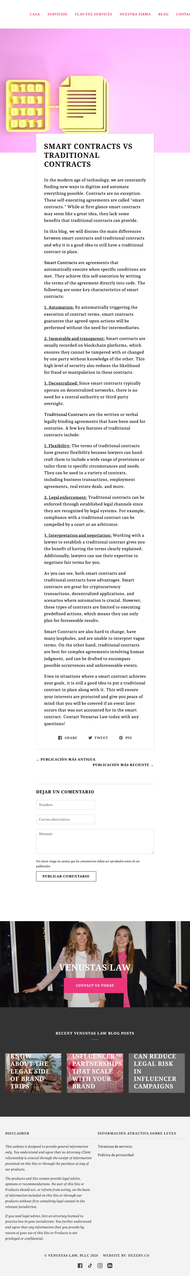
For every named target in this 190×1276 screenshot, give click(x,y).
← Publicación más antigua (65, 759)
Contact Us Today (95, 985)
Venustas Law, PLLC (68, 1255)
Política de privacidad (116, 1155)
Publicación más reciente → (123, 765)
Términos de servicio (115, 1146)
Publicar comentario (66, 876)
